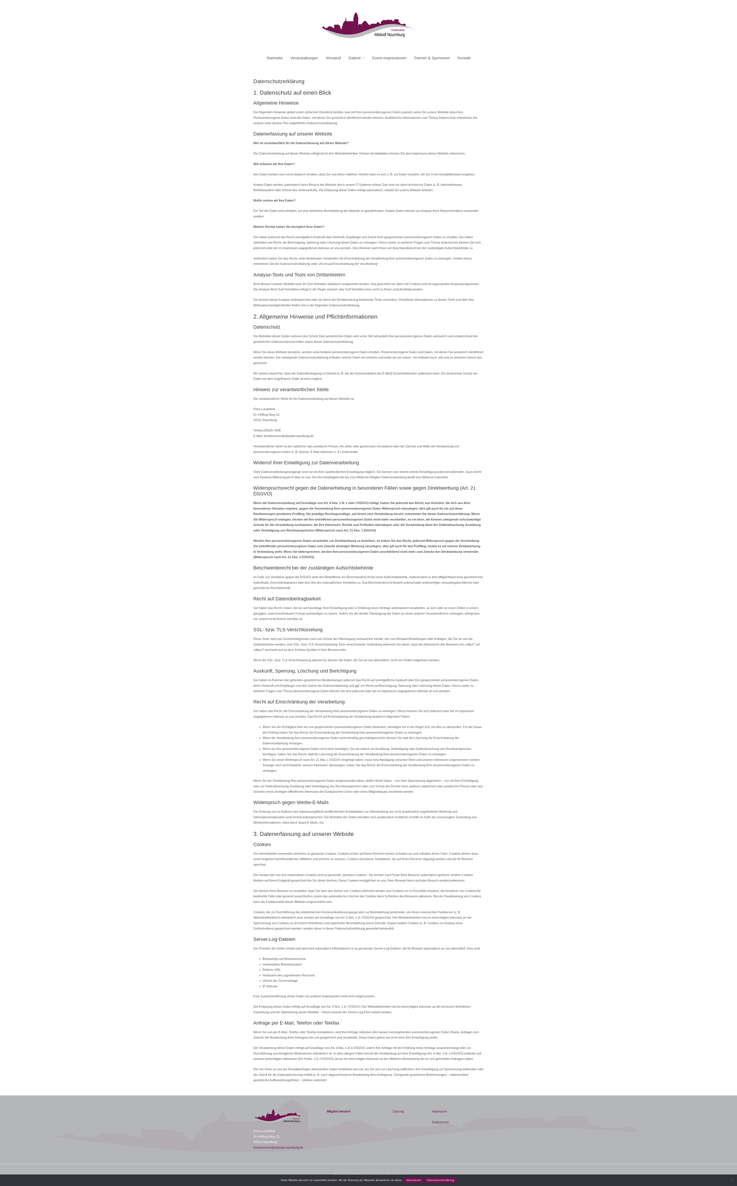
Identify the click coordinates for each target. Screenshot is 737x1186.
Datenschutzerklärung (440, 1180)
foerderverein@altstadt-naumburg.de (278, 1147)
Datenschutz (440, 1122)
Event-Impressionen (389, 58)
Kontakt (464, 58)
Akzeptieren (413, 1180)
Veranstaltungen (304, 58)
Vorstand (333, 58)
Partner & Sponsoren (432, 58)
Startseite (274, 58)
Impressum (439, 1111)
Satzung (398, 1111)
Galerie (355, 58)
